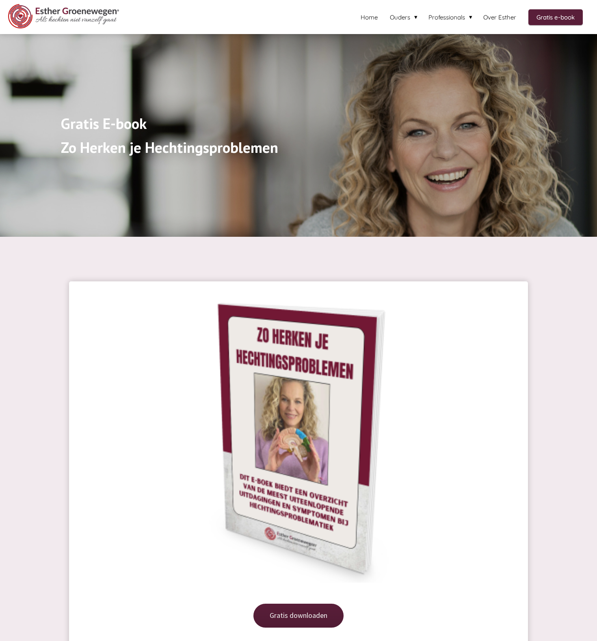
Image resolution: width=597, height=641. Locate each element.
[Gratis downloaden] (298, 631)
